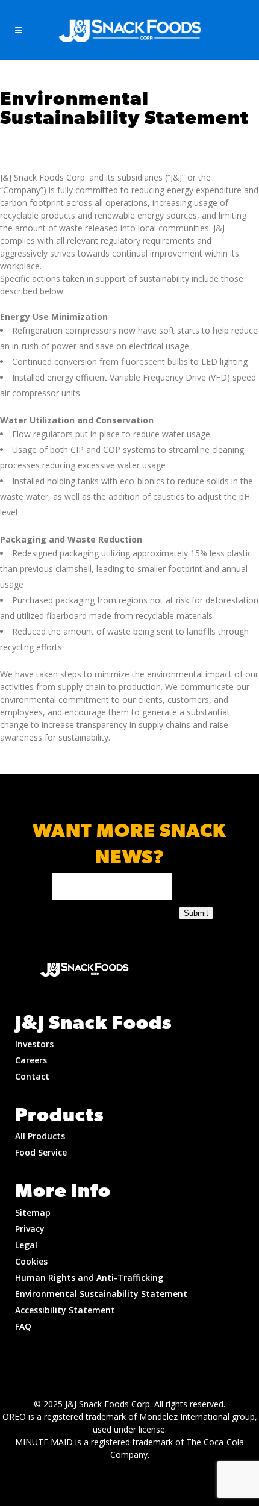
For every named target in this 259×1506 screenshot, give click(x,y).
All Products (40, 1136)
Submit (196, 913)
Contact (32, 1076)
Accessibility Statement (65, 1310)
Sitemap (33, 1212)
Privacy (30, 1228)
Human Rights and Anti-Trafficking (89, 1277)
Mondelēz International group (197, 1416)
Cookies (31, 1261)
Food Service (41, 1152)
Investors (34, 1044)
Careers (31, 1060)
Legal (26, 1245)
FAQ (23, 1326)
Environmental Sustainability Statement (101, 1293)
